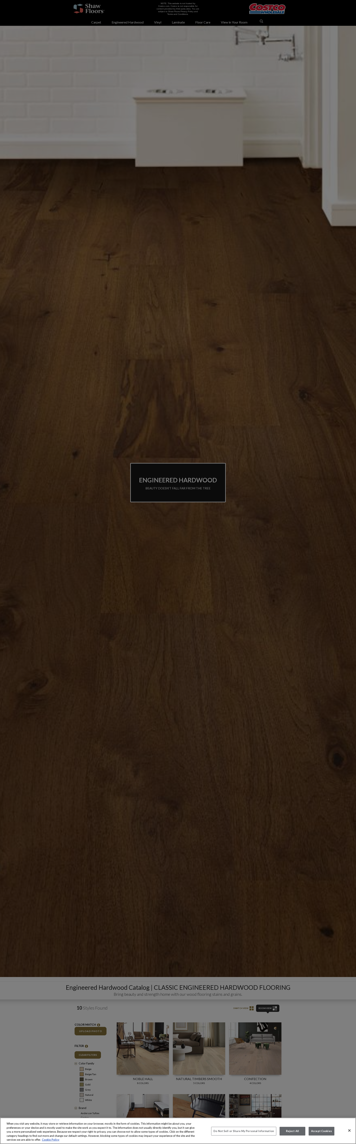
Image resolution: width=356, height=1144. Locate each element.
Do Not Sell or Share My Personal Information (243, 1131)
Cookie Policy (50, 1139)
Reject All (292, 1131)
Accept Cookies (321, 1131)
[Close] (349, 1130)
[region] (178, 1131)
